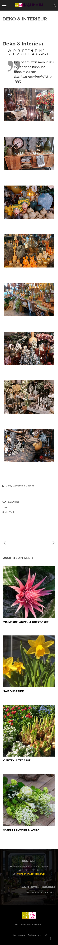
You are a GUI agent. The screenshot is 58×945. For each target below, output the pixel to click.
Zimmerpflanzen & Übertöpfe (25, 622)
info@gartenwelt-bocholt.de (31, 874)
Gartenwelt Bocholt (23, 486)
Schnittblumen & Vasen (21, 829)
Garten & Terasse (16, 760)
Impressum (19, 935)
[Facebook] (45, 935)
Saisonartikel (14, 691)
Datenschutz (34, 935)
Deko (8, 486)
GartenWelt (8, 512)
